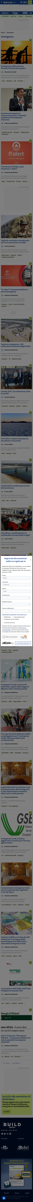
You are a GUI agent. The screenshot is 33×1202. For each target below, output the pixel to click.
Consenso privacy (9, 622)
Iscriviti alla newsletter (23, 643)
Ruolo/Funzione (7, 602)
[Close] (30, 560)
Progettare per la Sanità (11, 619)
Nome (4, 575)
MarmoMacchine (19, 617)
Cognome (5, 582)
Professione (6, 595)
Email (4, 588)
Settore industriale (8, 608)
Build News (7, 617)
